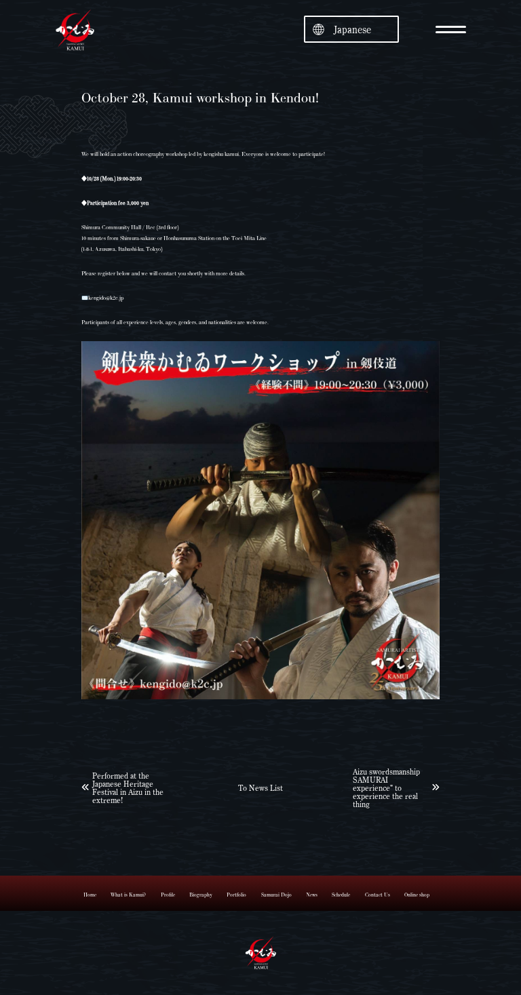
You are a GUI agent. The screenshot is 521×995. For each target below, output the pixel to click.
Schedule (341, 895)
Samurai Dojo (276, 895)
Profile (168, 895)
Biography (200, 895)
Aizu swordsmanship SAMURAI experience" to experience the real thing (386, 787)
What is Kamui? (128, 895)
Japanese (352, 29)
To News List (260, 787)
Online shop (416, 895)
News (311, 895)
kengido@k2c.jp (105, 297)
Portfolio (236, 895)
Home (89, 895)
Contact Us (377, 895)
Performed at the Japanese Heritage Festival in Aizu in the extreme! (127, 787)
